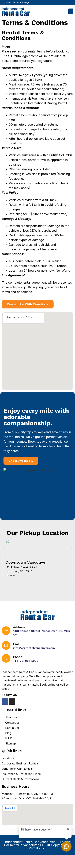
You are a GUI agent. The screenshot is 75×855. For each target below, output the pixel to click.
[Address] (6, 630)
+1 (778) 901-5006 (25, 660)
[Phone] (6, 658)
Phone (17, 657)
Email (17, 644)
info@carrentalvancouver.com (34, 648)
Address (19, 627)
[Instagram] (71, 1)
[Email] (6, 645)
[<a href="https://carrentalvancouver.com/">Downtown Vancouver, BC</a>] (3, 2)
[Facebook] (66, 1)
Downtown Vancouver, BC (18, 2)
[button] (70, 11)
